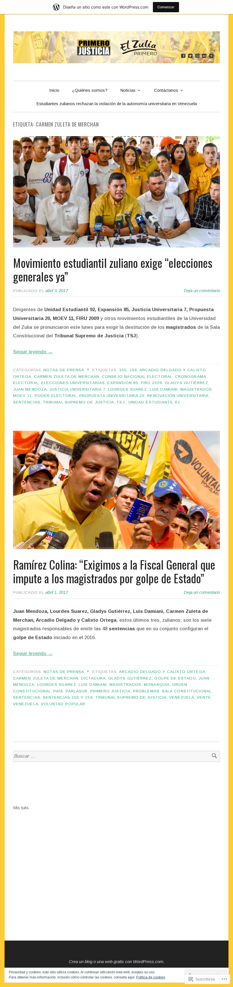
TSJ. (121, 402)
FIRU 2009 (151, 383)
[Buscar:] (116, 756)
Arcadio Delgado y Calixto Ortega (162, 672)
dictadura (93, 678)
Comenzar (165, 7)
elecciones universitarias (73, 383)
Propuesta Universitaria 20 (112, 395)
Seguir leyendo (33, 351)
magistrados (196, 389)
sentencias (26, 402)
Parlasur (77, 691)
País (58, 691)
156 (133, 370)
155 (123, 370)
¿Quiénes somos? (89, 90)
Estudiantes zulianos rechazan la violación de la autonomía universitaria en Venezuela (116, 103)
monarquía (157, 684)
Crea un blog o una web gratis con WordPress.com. (117, 961)
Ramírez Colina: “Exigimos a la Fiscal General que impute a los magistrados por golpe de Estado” (114, 571)
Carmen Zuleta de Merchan (66, 376)
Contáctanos (166, 90)
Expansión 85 (122, 383)
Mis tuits (21, 807)
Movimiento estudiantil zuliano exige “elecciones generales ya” (112, 269)
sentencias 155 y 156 (68, 697)
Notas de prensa (63, 370)
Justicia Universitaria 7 (77, 389)
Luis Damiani (164, 389)
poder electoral (56, 395)
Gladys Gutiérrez (186, 383)
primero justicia (110, 691)
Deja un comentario (202, 290)
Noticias (128, 90)
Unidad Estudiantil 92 (154, 402)
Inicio (54, 90)
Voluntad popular (63, 704)
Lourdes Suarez (127, 389)
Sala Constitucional (187, 691)
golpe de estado (175, 678)
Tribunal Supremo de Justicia (78, 402)
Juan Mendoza (30, 389)
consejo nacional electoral (137, 376)
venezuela (181, 697)
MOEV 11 (22, 395)
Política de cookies (150, 977)
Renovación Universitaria (178, 395)
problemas (146, 691)
